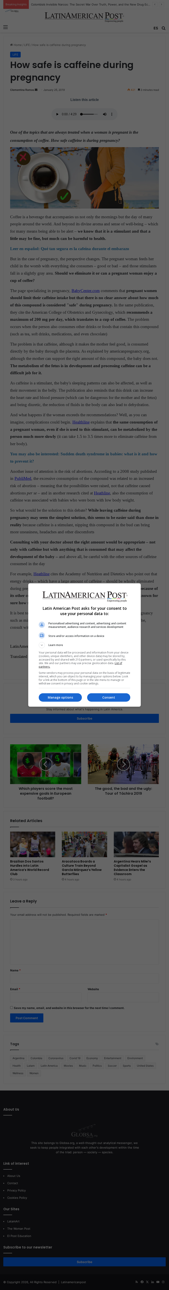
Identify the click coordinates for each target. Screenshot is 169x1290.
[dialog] (84, 645)
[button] (84, 645)
